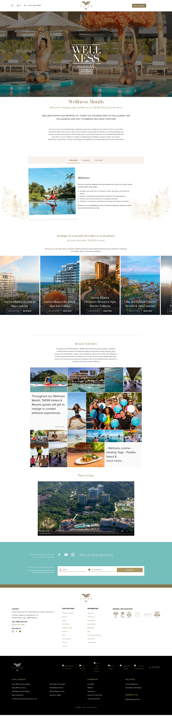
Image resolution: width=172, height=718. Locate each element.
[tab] (73, 160)
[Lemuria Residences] (140, 667)
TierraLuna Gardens (93, 699)
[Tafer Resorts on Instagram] (72, 556)
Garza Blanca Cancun (19, 688)
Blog (88, 631)
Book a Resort (139, 6)
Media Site (90, 628)
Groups (64, 646)
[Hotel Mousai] (82, 667)
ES (20, 5)
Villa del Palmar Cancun (57, 691)
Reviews (65, 642)
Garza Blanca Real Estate (133, 688)
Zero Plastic (91, 639)
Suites (64, 620)
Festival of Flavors (68, 613)
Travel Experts (66, 639)
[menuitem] (65, 631)
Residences (66, 624)
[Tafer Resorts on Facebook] (59, 556)
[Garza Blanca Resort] (68, 667)
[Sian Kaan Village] (125, 667)
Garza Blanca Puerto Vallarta (21, 684)
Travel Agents (91, 642)
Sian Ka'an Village (55, 695)
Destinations (91, 620)
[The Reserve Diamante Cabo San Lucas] (154, 667)
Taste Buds (90, 691)
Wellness (90, 688)
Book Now (27, 311)
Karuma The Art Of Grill (94, 695)
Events (64, 631)
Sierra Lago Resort (17, 695)
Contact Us (90, 617)
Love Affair (90, 684)
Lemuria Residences (131, 684)
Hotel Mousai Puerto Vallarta (21, 691)
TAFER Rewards (67, 628)
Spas (63, 635)
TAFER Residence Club (132, 699)
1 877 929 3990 (19, 624)
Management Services (94, 635)
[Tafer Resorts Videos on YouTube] (66, 556)
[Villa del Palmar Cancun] (97, 667)
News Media (91, 624)
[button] (2, 285)
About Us (90, 613)
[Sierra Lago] (111, 667)
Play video (86, 72)
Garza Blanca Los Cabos (57, 684)
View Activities (13, 311)
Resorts (64, 617)
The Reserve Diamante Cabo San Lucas (24, 699)
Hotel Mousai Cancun (56, 688)
